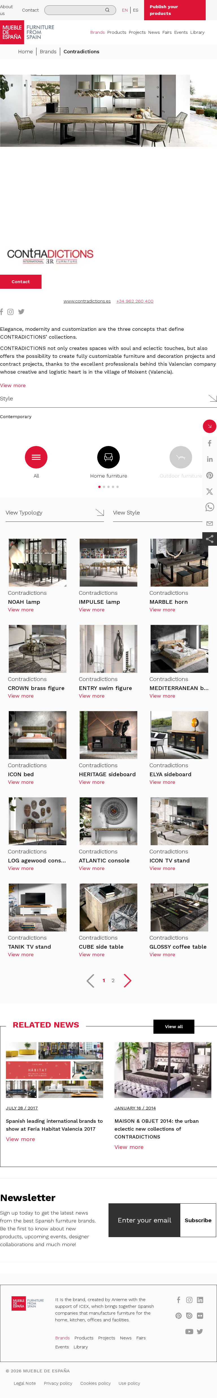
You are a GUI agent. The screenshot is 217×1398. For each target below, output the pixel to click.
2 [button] (113, 980)
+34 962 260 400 (134, 301)
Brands (97, 32)
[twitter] (209, 491)
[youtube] (189, 1331)
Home (25, 51)
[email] (209, 523)
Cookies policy (95, 1383)
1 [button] (104, 980)
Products (116, 32)
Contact (30, 10)
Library (197, 32)
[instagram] (189, 1299)
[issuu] (189, 1315)
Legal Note (25, 1383)
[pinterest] (209, 475)
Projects (137, 32)
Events (181, 32)
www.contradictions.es (87, 301)
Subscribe (198, 1220)
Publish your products (164, 10)
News (154, 32)
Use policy (129, 1383)
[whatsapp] (209, 507)
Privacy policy (58, 1383)
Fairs (167, 32)
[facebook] (209, 443)
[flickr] (200, 1315)
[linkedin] (209, 459)
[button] (108, 398)
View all (174, 1026)
